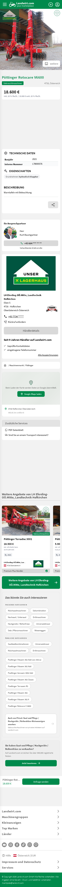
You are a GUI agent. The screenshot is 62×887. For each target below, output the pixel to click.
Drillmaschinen (39, 617)
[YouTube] (4, 844)
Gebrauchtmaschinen (12, 83)
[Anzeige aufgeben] (50, 4)
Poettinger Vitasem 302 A (18, 699)
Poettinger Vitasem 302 (18, 692)
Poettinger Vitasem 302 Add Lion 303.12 (24, 659)
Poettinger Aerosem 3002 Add (20, 673)
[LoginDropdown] (57, 4)
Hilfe (8, 855)
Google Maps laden (32, 394)
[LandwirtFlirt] (36, 844)
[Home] (21, 4)
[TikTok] (23, 844)
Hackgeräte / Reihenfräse (19, 623)
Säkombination (39, 610)
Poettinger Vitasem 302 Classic (21, 679)
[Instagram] (10, 844)
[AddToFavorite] (57, 13)
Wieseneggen (40, 630)
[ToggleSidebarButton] (5, 4)
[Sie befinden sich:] (6, 365)
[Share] (53, 204)
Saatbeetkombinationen (18, 644)
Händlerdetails (31, 330)
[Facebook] (17, 844)
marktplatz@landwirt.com (13, 882)
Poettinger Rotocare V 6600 (19, 706)
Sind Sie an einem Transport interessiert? (28, 434)
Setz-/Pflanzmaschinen (18, 630)
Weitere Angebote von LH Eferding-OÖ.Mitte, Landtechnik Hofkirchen (25, 495)
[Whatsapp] (29, 844)
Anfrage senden (40, 781)
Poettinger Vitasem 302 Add (19, 666)
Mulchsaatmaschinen (17, 610)
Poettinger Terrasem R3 (18, 686)
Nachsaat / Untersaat (17, 617)
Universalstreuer (43, 623)
